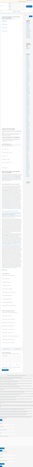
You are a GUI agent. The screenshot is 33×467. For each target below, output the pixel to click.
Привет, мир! (27, 48)
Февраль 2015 (27, 139)
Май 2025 (27, 71)
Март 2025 (27, 73)
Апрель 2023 (27, 96)
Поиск (30, 16)
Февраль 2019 (27, 131)
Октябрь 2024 (28, 79)
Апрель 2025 (27, 72)
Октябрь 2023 (28, 92)
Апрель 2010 (27, 161)
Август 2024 (27, 81)
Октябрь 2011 (27, 149)
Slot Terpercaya (4, 409)
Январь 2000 (27, 176)
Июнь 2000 (27, 171)
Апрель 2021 (27, 119)
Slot (12, 378)
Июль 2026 (27, 56)
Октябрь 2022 (27, 103)
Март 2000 (27, 174)
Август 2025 (27, 68)
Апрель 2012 (27, 142)
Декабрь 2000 (28, 165)
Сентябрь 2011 (28, 150)
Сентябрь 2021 (28, 114)
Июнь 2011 (27, 152)
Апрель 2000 (27, 173)
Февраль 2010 (27, 162)
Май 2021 (27, 118)
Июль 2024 (27, 82)
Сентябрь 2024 (28, 80)
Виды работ (10, 6)
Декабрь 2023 (28, 90)
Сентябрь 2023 (28, 93)
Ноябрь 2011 (27, 148)
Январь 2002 (27, 164)
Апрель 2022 (27, 108)
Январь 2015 (27, 140)
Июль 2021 (27, 116)
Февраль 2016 (27, 137)
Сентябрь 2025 (28, 67)
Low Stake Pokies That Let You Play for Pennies (28, 32)
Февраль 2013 (28, 141)
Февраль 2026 (28, 61)
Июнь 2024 (27, 83)
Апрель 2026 (27, 59)
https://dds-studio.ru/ (19, 375)
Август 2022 (27, 105)
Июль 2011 (27, 151)
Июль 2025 (27, 69)
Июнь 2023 (27, 94)
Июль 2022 (27, 106)
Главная (10, 3)
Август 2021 (27, 115)
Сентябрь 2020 (28, 125)
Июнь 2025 (27, 70)
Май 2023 (27, 95)
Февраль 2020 (28, 129)
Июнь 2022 (27, 107)
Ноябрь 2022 (27, 102)
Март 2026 (27, 60)
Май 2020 (27, 127)
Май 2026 (27, 58)
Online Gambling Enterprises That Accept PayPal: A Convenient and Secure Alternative (28, 36)
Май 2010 (27, 160)
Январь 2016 (27, 138)
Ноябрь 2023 (27, 91)
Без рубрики (27, 183)
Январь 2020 (27, 130)
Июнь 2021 (27, 117)
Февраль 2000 (28, 175)
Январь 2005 (27, 163)
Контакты (10, 9)
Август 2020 (27, 126)
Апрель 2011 (27, 154)
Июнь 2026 (27, 57)
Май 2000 (27, 172)
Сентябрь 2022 (28, 104)
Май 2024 (27, 84)
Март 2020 (27, 128)
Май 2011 (27, 153)
